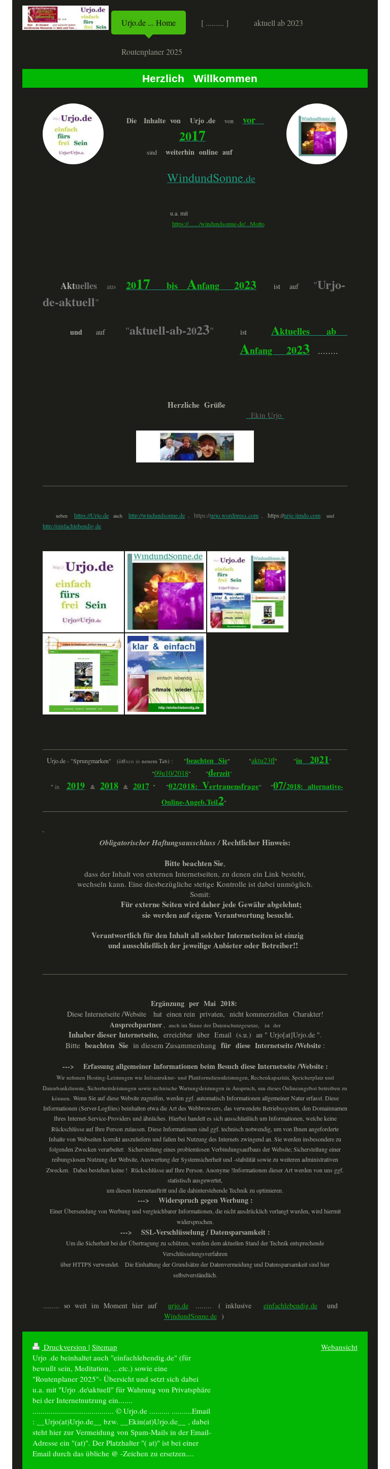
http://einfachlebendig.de (72, 526)
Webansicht (339, 1347)
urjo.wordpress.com (234, 515)
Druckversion (65, 1347)
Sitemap (104, 1347)
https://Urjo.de (91, 515)
